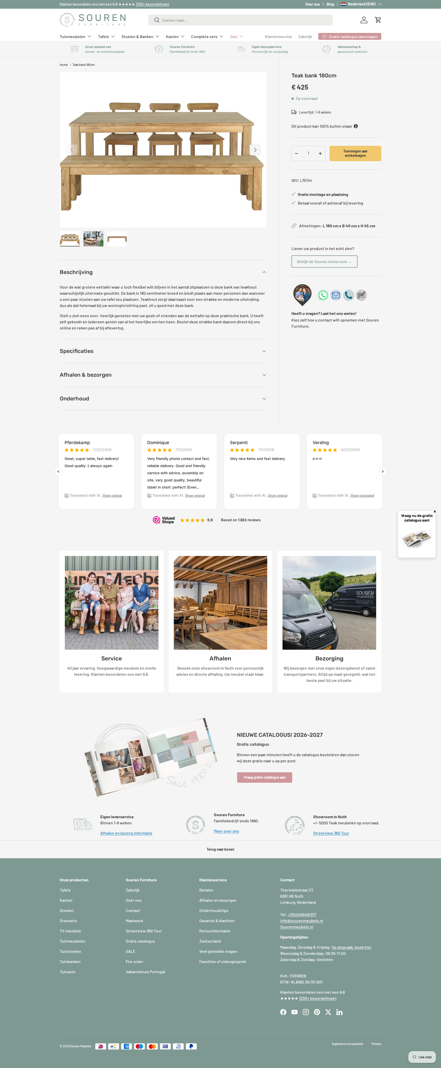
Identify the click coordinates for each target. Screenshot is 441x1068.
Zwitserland (210, 941)
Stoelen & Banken (137, 36)
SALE (131, 951)
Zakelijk (305, 36)
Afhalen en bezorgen (218, 900)
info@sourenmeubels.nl (301, 920)
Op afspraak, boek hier (352, 947)
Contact (133, 910)
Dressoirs (68, 920)
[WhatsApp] (323, 295)
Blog (330, 4)
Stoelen (67, 910)
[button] (378, 20)
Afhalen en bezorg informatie (126, 832)
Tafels (103, 36)
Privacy (376, 1044)
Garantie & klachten (217, 920)
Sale (234, 36)
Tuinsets (67, 971)
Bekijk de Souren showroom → (324, 261)
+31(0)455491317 (302, 914)
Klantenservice (278, 36)
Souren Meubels (80, 1046)
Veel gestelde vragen (218, 951)
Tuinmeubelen (72, 36)
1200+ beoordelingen (318, 998)
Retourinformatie (214, 930)
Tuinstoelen (70, 951)
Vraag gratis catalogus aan (265, 777)
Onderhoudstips (213, 910)
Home (64, 64)
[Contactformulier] (361, 295)
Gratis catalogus (140, 941)
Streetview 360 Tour (331, 832)
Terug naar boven (220, 849)
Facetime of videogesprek (222, 961)
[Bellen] (348, 295)
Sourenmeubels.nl (296, 926)
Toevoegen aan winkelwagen (355, 153)
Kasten (172, 36)
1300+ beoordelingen (152, 4)
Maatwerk (134, 920)
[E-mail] (335, 295)
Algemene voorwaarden (347, 1044)
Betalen (206, 889)
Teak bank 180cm (83, 64)
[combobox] (240, 20)
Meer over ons (226, 830)
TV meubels (70, 930)
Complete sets (204, 36)
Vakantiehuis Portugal (145, 971)
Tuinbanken (70, 961)
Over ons (312, 4)
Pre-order (134, 961)
